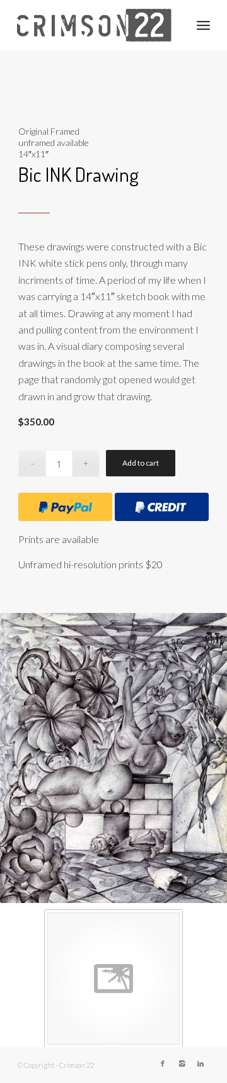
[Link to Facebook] (162, 1063)
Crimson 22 (76, 1065)
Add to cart (140, 463)
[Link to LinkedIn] (200, 1063)
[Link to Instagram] (181, 1063)
